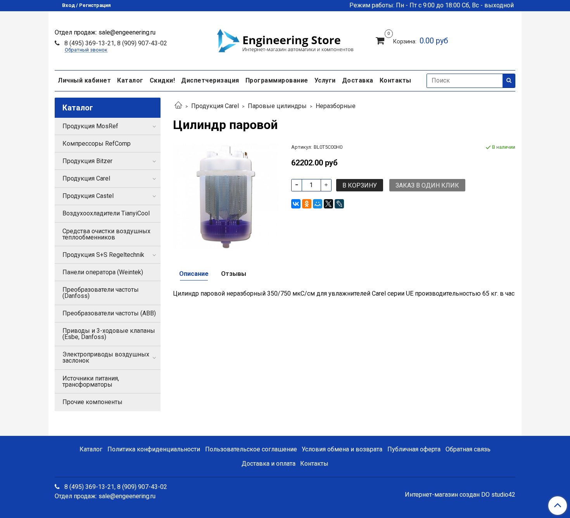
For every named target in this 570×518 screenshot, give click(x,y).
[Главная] (178, 106)
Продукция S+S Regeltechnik (103, 254)
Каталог (130, 80)
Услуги (325, 80)
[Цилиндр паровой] (226, 196)
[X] (328, 203)
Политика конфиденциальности (153, 449)
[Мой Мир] (317, 203)
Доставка (357, 80)
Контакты (395, 80)
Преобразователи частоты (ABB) (109, 313)
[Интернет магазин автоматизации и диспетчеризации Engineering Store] (285, 39)
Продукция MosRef (90, 126)
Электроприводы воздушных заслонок (105, 357)
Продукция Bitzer (87, 161)
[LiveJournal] (339, 203)
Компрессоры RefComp (96, 143)
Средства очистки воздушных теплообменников (106, 234)
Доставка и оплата (268, 463)
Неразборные (336, 106)
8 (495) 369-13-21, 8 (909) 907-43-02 (115, 43)
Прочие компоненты (92, 402)
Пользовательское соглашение (251, 449)
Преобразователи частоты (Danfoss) (100, 292)
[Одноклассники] (306, 203)
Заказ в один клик (427, 185)
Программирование (276, 80)
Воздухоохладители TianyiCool (106, 213)
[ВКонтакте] (296, 203)
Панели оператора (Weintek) (102, 272)
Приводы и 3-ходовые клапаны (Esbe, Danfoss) (108, 334)
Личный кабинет (84, 80)
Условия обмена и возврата (342, 449)
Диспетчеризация (210, 80)
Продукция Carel (215, 106)
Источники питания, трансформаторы (90, 381)
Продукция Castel (88, 196)
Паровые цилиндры (277, 106)
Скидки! (162, 80)
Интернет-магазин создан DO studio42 (460, 495)
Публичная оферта (413, 449)
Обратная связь (468, 449)
